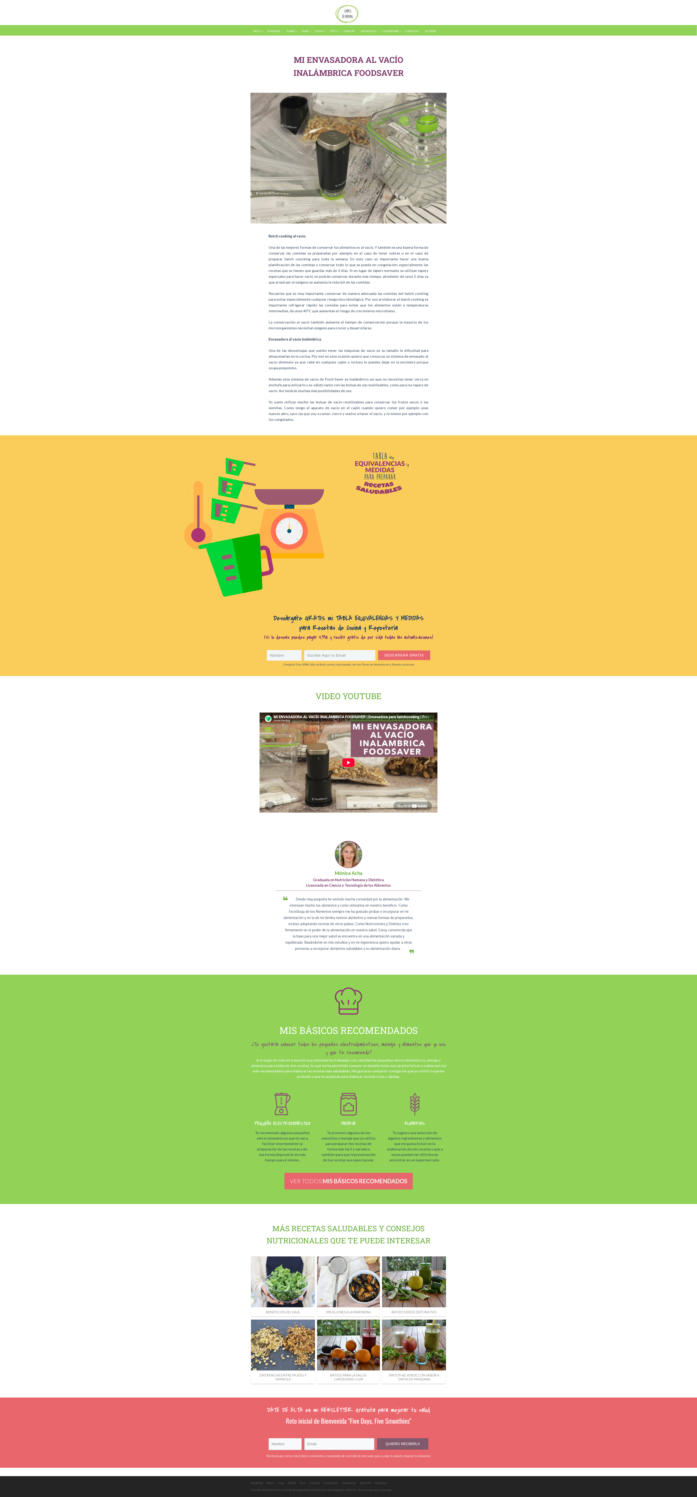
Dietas (292, 1482)
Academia (256, 1482)
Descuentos (331, 1482)
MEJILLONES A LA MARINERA (348, 1312)
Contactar (380, 1482)
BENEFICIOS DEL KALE (283, 1312)
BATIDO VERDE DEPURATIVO (414, 1312)
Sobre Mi (365, 1482)
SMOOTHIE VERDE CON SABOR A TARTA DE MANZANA (414, 1377)
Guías (281, 1482)
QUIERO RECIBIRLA (403, 1444)
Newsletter (349, 1482)
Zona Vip (314, 1482)
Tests (302, 1482)
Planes (270, 1482)
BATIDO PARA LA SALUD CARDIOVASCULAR (348, 1377)
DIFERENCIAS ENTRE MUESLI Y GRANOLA (283, 1377)
